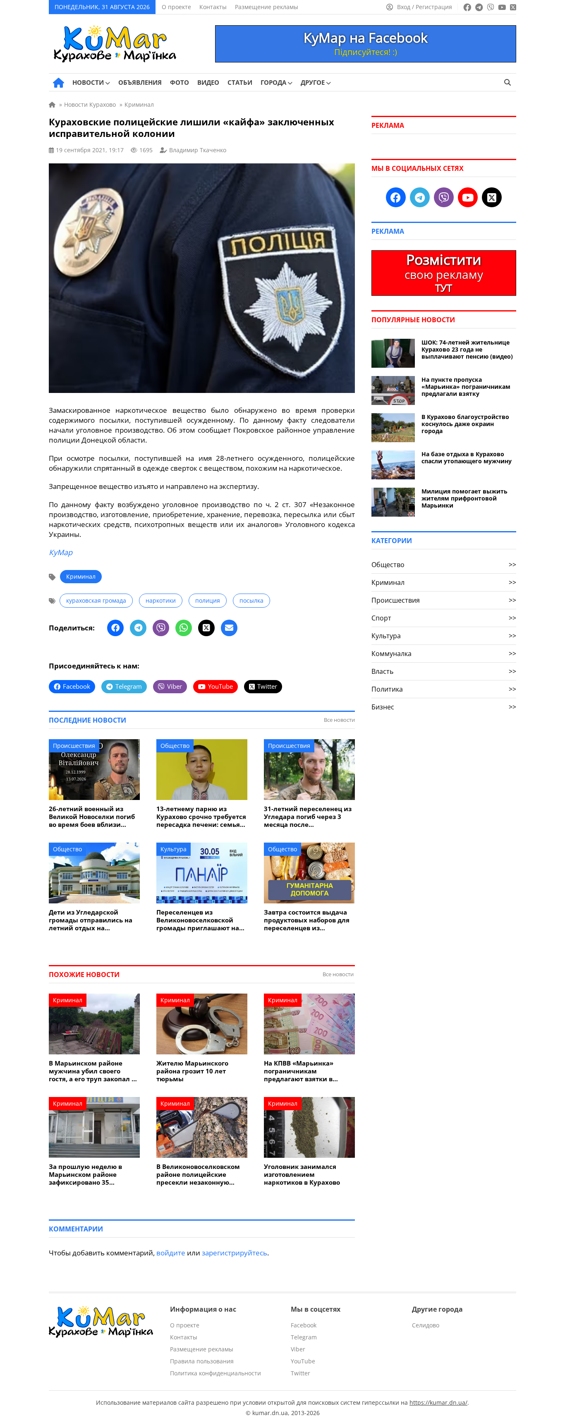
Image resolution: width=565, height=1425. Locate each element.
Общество (174, 746)
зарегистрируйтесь (234, 1252)
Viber (298, 1349)
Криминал (81, 576)
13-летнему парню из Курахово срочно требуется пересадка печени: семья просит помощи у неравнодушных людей (201, 817)
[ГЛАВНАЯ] (58, 83)
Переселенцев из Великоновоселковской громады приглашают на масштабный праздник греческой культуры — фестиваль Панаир (197, 920)
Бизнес (443, 706)
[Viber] (161, 628)
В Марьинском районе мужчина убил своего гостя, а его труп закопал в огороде (92, 1071)
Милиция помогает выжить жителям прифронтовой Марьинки (464, 498)
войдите (170, 1252)
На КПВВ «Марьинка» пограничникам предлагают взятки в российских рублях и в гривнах (301, 1071)
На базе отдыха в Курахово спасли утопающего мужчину (466, 457)
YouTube (303, 1361)
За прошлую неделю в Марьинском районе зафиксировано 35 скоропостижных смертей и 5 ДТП (92, 1174)
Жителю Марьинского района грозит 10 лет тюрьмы (192, 1071)
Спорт (443, 618)
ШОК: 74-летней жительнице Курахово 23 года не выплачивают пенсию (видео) (467, 349)
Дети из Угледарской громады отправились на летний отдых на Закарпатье (90, 920)
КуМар (60, 552)
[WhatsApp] (183, 628)
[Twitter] (206, 628)
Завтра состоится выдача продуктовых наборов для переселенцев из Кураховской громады (307, 920)
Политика (443, 689)
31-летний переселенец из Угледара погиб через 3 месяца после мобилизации (308, 817)
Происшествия (74, 746)
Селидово (425, 1325)
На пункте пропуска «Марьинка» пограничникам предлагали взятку (465, 386)
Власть (443, 671)
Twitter (300, 1373)
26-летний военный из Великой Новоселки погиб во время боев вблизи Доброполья (92, 817)
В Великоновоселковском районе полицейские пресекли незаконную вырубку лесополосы (198, 1174)
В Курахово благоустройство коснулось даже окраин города (465, 423)
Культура (173, 849)
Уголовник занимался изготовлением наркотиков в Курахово (302, 1174)
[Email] (229, 628)
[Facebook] (115, 628)
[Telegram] (138, 628)
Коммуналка (443, 653)
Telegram (304, 1337)
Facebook (303, 1325)
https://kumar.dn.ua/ (438, 1402)
